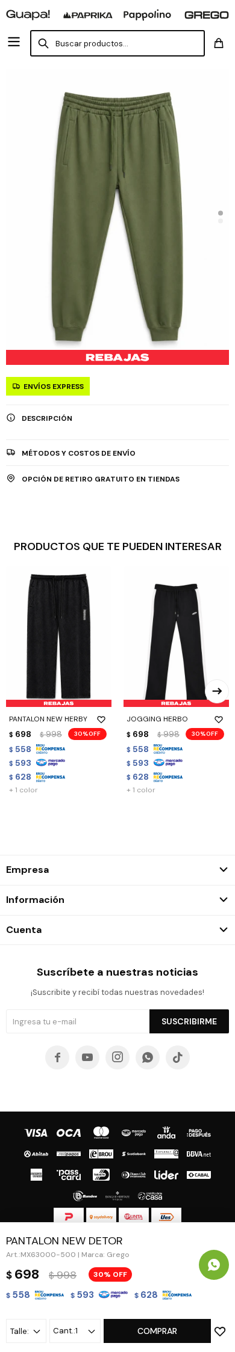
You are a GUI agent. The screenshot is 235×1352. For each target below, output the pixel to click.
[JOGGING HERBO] (176, 636)
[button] (220, 212)
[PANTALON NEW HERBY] (58, 636)
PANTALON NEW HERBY (48, 719)
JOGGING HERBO (157, 719)
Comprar (157, 1331)
